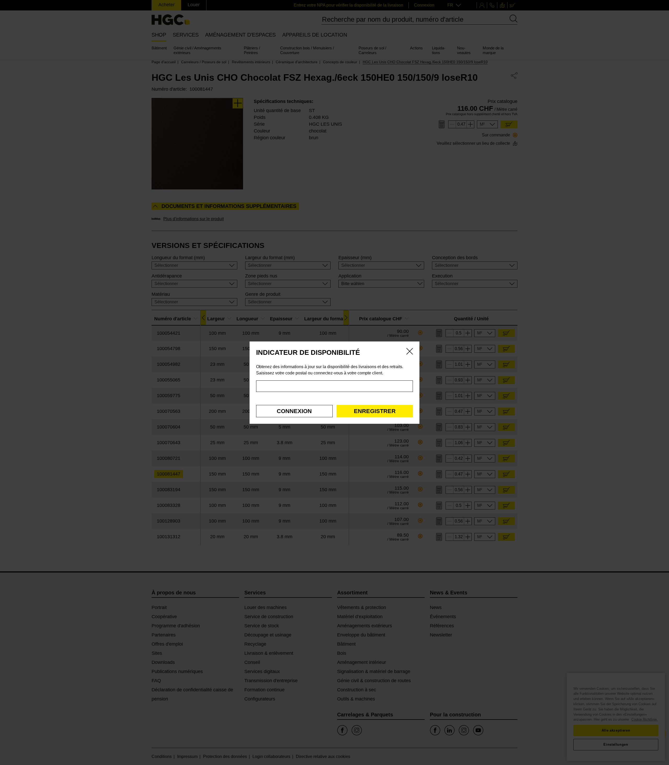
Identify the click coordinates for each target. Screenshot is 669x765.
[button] (294, 411)
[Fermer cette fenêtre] (409, 352)
